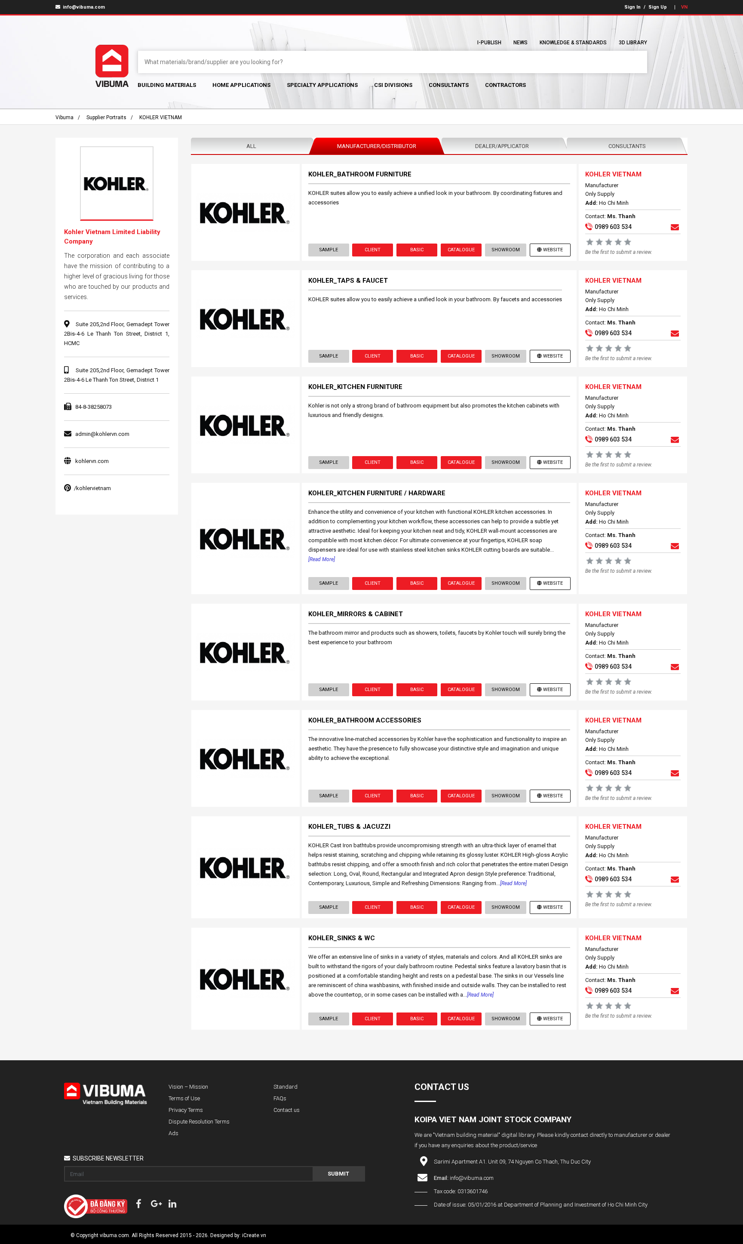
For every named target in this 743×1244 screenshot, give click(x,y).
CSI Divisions (393, 85)
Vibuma (64, 117)
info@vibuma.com (83, 7)
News (520, 43)
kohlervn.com (92, 461)
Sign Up (657, 7)
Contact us (286, 1110)
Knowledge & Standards (573, 43)
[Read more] (321, 559)
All (251, 146)
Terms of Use (184, 1098)
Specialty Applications (322, 85)
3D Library (633, 43)
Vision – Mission (188, 1086)
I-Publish (489, 43)
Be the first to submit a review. (618, 252)
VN (684, 7)
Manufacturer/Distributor (376, 146)
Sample (328, 250)
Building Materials (167, 85)
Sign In (632, 7)
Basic (417, 250)
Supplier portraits (106, 117)
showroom (505, 250)
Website (553, 250)
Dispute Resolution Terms (199, 1121)
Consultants (449, 85)
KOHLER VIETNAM (160, 117)
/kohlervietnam (92, 488)
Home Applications (241, 85)
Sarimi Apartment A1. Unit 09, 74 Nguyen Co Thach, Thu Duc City (512, 1161)
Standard (285, 1086)
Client (373, 250)
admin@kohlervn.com (102, 434)
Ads (173, 1133)
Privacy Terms (186, 1110)
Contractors (505, 85)
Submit (338, 1173)
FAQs (279, 1098)
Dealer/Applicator (502, 146)
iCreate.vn (254, 1235)
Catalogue (461, 250)
